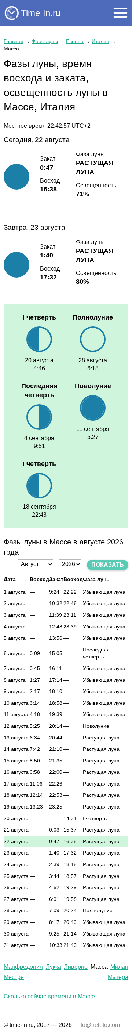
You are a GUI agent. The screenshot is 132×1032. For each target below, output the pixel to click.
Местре (14, 977)
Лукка (53, 967)
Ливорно (76, 967)
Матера (118, 977)
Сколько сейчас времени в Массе (49, 996)
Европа (75, 41)
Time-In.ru (40, 13)
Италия (100, 41)
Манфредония (23, 967)
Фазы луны (45, 41)
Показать (107, 565)
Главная (13, 41)
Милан (119, 967)
